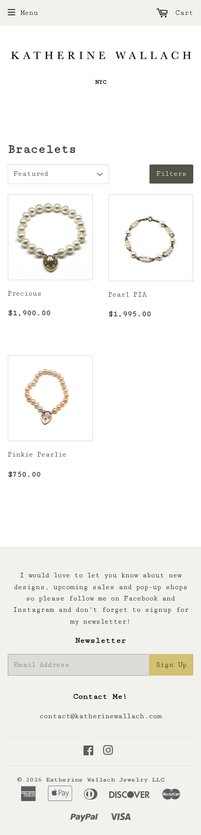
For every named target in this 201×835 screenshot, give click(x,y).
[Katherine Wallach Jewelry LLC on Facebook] (88, 752)
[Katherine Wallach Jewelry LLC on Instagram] (108, 752)
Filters (171, 174)
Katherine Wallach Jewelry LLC (105, 780)
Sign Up (171, 665)
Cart (182, 13)
